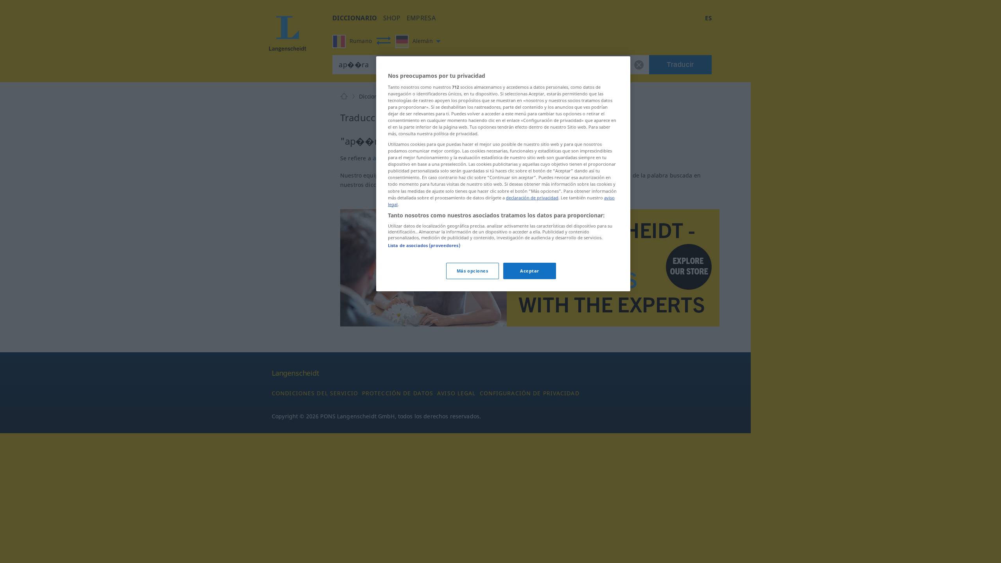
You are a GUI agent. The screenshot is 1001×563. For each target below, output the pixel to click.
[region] (503, 173)
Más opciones (472, 271)
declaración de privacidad (532, 198)
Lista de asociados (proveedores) (424, 245)
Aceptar (529, 271)
